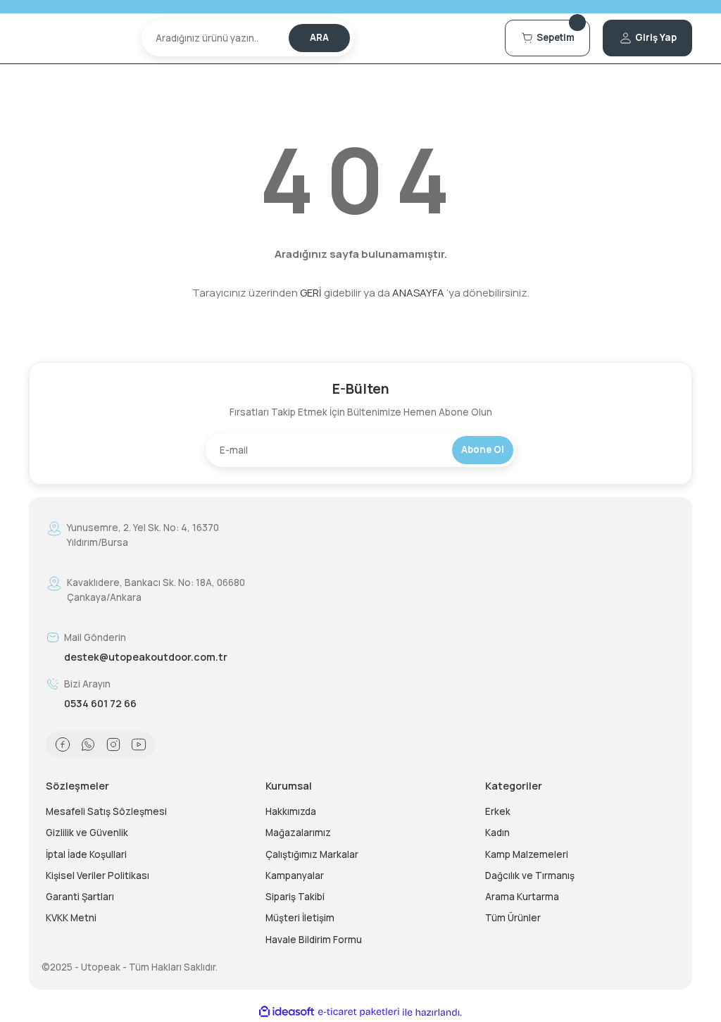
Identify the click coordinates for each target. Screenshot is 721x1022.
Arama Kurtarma (522, 896)
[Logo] (79, 38)
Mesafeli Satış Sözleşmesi (106, 811)
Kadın (497, 832)
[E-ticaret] (359, 1012)
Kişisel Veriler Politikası (97, 875)
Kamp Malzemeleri (526, 854)
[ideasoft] (286, 1012)
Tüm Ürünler (513, 917)
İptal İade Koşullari (86, 854)
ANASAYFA (418, 292)
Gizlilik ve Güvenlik (87, 832)
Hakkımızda (290, 811)
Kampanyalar (294, 875)
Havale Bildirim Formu (313, 939)
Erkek (497, 811)
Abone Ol (482, 449)
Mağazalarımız (298, 832)
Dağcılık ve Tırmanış (530, 875)
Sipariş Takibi (295, 896)
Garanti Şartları (80, 896)
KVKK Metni (71, 917)
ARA (319, 37)
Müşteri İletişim (299, 917)
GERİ (311, 292)
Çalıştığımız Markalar (311, 854)
